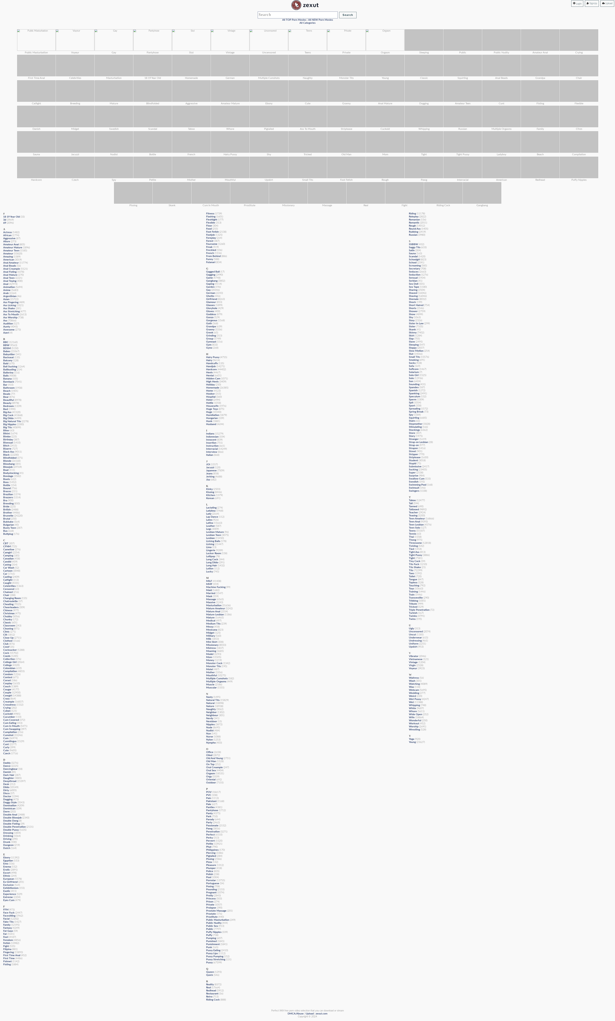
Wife (412, 717)
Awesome (9, 329)
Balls (6, 375)
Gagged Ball (213, 271)
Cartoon (7, 571)
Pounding (211, 889)
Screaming (415, 265)
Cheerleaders (11, 607)
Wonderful (415, 720)
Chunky (7, 619)
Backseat (8, 357)
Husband (211, 424)
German (210, 293)
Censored (8, 589)
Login (578, 4)
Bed (5, 409)
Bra (5, 500)
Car (5, 574)
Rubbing (413, 232)
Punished (211, 941)
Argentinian (9, 296)
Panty (209, 813)
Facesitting (9, 915)
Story (412, 436)
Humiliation (212, 415)
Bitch (6, 445)
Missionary (212, 645)
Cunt (6, 744)
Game (209, 278)
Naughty (211, 709)
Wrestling (414, 729)
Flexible (210, 222)
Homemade (212, 387)
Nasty (209, 697)
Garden (210, 287)
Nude (209, 727)
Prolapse (211, 907)
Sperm (412, 399)
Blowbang (9, 464)
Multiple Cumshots (217, 678)
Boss (6, 482)
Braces (7, 491)
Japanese (211, 470)
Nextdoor (211, 721)
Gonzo (209, 317)
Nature (210, 706)
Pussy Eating (213, 950)
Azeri (6, 332)
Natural (210, 703)
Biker (6, 430)
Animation (9, 287)
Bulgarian (8, 525)
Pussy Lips (212, 953)
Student (413, 460)
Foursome (211, 244)
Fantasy (7, 928)
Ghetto (210, 296)
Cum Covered (11, 720)
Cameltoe (8, 549)
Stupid (412, 463)
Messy (209, 626)
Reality (210, 984)
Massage (211, 599)
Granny (210, 329)
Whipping (414, 705)
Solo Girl (414, 375)
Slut (411, 354)
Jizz (208, 479)
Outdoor (211, 782)
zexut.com (321, 1013)
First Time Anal (11, 955)
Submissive (415, 466)
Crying (7, 708)
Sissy (411, 320)
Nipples (210, 724)
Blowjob (8, 467)
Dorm (6, 811)
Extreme (8, 897)
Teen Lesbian (416, 524)
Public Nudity (213, 923)
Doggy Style (10, 802)
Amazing (8, 256)
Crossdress (9, 704)
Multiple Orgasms (216, 681)
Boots (6, 479)
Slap (411, 338)
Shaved (413, 293)
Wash (412, 681)
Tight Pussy (415, 555)
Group (209, 338)
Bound (7, 488)
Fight (6, 946)
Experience (9, 894)
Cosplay (7, 683)
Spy (411, 414)
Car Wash (8, 567)
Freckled (211, 250)
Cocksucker (10, 650)
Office (209, 752)
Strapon (413, 448)
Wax (411, 687)
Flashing (210, 216)
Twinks (413, 616)
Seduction (414, 274)
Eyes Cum (8, 900)
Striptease (415, 457)
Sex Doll (413, 284)
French (210, 253)
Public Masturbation (217, 920)
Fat (5, 934)
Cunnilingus (9, 741)
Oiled (209, 755)
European (8, 879)
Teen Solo (414, 527)
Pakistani (211, 801)
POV (209, 792)
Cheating (8, 604)
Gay (208, 290)
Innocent (211, 439)
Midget (210, 633)
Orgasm (210, 773)
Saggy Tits (414, 247)
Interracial (212, 449)
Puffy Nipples (213, 932)
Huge (209, 412)
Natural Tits (213, 700)
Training (413, 591)
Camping (8, 555)
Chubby (7, 616)
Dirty (6, 790)
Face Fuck (9, 912)
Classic (7, 622)
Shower (413, 311)
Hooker (210, 394)
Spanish (413, 390)
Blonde (7, 461)
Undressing (415, 640)
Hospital (211, 397)
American (8, 259)
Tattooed (414, 509)
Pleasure (211, 865)
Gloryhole (211, 308)
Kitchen (210, 495)
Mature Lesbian (215, 614)
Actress (7, 232)
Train (411, 594)
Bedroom (8, 406)
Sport (412, 405)
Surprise (413, 475)
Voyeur (413, 668)
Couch (7, 686)
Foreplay (211, 238)
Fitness (210, 213)
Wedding (414, 693)
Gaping (210, 284)
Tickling (413, 546)
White (412, 708)
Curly (6, 747)
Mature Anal (213, 611)
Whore (413, 711)
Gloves (210, 311)
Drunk (6, 842)
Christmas (9, 613)
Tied (411, 549)
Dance (7, 766)
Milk (208, 639)
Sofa (411, 366)
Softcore (414, 369)
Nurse (209, 736)
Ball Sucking (10, 366)
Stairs (412, 421)
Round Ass (415, 228)
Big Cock (8, 415)
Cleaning (8, 628)
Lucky (209, 571)
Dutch (6, 848)
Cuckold (8, 714)
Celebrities (9, 586)
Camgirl (7, 552)
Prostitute (212, 917)
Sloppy (413, 348)
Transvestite (416, 597)
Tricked (413, 607)
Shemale (414, 299)
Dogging (7, 799)
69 (4, 223)
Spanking (414, 393)
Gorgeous (211, 320)
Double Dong (10, 820)
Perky (209, 837)
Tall (411, 503)
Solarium (414, 372)
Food (209, 228)
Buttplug (8, 534)
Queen (210, 972)
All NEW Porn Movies (320, 20)
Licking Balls (213, 541)
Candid (7, 561)
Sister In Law (416, 323)
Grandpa (211, 326)
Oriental (211, 779)
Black (6, 455)
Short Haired (416, 305)
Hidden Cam (213, 378)
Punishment (213, 944)
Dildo (6, 787)
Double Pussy (11, 830)
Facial (6, 919)
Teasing (413, 515)
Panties (210, 807)
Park (208, 816)
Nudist (210, 730)
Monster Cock (214, 663)
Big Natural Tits (12, 421)
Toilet (412, 576)
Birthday (8, 439)
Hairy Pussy (212, 357)
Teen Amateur (417, 518)
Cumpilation (10, 732)
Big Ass (7, 412)
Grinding (211, 335)
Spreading (414, 408)
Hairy (209, 360)
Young (412, 742)
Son (411, 381)
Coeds (6, 656)
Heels (209, 372)
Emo (5, 863)
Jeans (209, 473)
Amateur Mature (12, 247)
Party (209, 822)
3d (4, 220)
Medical (210, 620)
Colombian (9, 668)
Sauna (412, 253)
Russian (413, 235)
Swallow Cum (416, 478)
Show (412, 314)
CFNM (7, 546)
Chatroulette (10, 601)
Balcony (7, 360)
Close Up (8, 638)
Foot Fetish (212, 232)
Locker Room (213, 553)
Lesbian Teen (213, 535)
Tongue (413, 579)
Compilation (10, 671)
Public (209, 929)
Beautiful (8, 400)
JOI (208, 464)
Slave (412, 341)
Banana (7, 378)
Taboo (412, 500)
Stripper (413, 454)
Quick (209, 975)
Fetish (6, 943)
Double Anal (10, 814)
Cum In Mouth (11, 726)
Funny (209, 259)
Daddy (7, 763)
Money (210, 660)
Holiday (210, 384)
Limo (209, 547)
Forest (209, 241)
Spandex (414, 387)
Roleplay (413, 216)
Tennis (412, 534)
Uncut (412, 634)
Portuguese (212, 883)
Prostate (211, 914)
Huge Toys (212, 409)
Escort (6, 873)
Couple (7, 692)
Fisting (7, 964)
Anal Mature (10, 275)
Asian (6, 299)
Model (209, 654)
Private (210, 904)
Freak (209, 247)
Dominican (9, 808)
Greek (209, 332)
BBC (5, 342)
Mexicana (211, 629)
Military (210, 636)
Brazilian (8, 494)
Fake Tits (8, 922)
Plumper (211, 868)
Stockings (414, 430)
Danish (7, 772)
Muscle (210, 684)
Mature (210, 617)
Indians (210, 433)
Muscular (211, 687)
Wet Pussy (415, 699)
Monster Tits (213, 666)
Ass (5, 320)
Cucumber (9, 717)
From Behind (213, 256)
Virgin (412, 665)
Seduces (413, 271)
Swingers (414, 491)
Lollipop (210, 556)
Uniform (413, 643)
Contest (7, 677)
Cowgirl (7, 695)
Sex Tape (414, 287)
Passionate (212, 825)
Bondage (8, 476)
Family (6, 925)
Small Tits (414, 357)
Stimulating (415, 427)
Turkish (413, 613)
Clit (5, 634)
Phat (208, 847)
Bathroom (9, 388)
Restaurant (212, 993)
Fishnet (7, 961)
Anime (7, 290)
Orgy (209, 776)
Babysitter (9, 354)
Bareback (8, 381)
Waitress (414, 678)
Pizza (209, 862)
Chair (6, 595)
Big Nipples (9, 424)
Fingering (8, 952)
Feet (5, 937)
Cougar (7, 689)
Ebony (6, 857)
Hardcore (211, 369)
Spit (411, 402)
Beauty (7, 403)
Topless (413, 582)
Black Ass (8, 452)
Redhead (211, 990)
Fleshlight (211, 219)
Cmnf (6, 647)
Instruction (212, 446)
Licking (210, 544)
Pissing (210, 859)
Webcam (414, 690)
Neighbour (212, 715)
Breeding (8, 503)
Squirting (414, 418)
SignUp (593, 3)
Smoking (414, 360)
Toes (411, 573)
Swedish (413, 481)
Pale (208, 804)
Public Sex (212, 926)
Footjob (210, 235)
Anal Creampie (11, 269)
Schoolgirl (414, 259)
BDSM (7, 348)
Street (412, 451)
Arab (6, 293)
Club (5, 644)
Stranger (414, 439)
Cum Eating (9, 723)
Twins (412, 619)
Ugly (411, 628)
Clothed (7, 641)
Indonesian (212, 436)
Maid (209, 590)
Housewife (212, 406)
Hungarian (212, 418)
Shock (412, 302)
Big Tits (7, 427)
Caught (7, 583)
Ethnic (6, 876)
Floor (209, 225)
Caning (7, 564)
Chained (8, 592)
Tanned (413, 506)
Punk (209, 947)
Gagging (210, 274)
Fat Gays (8, 931)
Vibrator (413, 656)
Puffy (209, 935)
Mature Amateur (215, 608)
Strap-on (414, 445)
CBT (5, 543)
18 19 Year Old (11, 216)
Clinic (6, 631)
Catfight (7, 580)
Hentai (210, 375)
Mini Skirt (211, 642)
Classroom (9, 625)
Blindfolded (9, 458)
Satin (412, 250)
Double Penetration (14, 827)
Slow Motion (416, 351)
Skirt (411, 335)
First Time (9, 958)
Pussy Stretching (215, 959)
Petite (209, 844)
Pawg (209, 828)
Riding (412, 213)
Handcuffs (212, 363)
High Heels (212, 381)
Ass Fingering (10, 302)
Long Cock (212, 559)
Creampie (8, 701)
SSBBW (413, 244)
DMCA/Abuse (296, 1013)
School (413, 262)
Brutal (6, 518)
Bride (6, 506)
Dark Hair (8, 775)
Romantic (414, 222)
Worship (413, 726)
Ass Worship (10, 317)
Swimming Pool (417, 485)
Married (210, 593)
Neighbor (211, 712)
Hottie (209, 403)
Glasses (210, 305)
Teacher (413, 512)
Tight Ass (414, 552)
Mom (209, 657)
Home (209, 390)
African (7, 235)
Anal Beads (9, 266)
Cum (5, 738)
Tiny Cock (414, 561)
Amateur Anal (11, 244)
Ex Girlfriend (10, 882)
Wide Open (415, 714)
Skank (412, 329)
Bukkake (8, 522)
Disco (6, 793)
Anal (5, 284)
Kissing (210, 492)
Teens (412, 530)
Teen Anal (414, 521)
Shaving (413, 296)
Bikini (6, 433)
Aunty (6, 326)
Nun (208, 733)
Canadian (8, 558)
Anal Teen (9, 278)
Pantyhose (212, 810)
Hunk (209, 421)
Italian (209, 455)
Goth (209, 323)
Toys (411, 588)
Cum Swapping (11, 729)
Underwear (415, 637)
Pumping (211, 938)
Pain (208, 798)
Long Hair (211, 565)
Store (412, 433)
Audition (8, 323)
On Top (210, 764)
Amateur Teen (11, 250)
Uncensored (416, 631)
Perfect (210, 834)
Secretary (414, 268)
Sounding (414, 384)
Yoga (411, 739)
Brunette (8, 515)
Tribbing (413, 600)
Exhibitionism (10, 888)
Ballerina (8, 372)
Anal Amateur (11, 262)
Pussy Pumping (214, 956)
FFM (5, 909)
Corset (7, 680)
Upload (608, 3)
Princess (211, 898)
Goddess (211, 314)
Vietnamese (415, 659)
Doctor (7, 796)
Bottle (6, 485)
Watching (414, 684)
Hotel (209, 400)
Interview (211, 452)
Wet (411, 702)
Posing (210, 886)
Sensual (413, 278)
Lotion (209, 568)
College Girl (10, 662)
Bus (5, 531)
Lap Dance (212, 517)
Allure (6, 241)
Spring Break (416, 411)
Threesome (415, 543)
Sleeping (414, 344)
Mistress (211, 648)
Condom (8, 674)
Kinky (209, 489)
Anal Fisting (9, 272)
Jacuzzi (210, 467)
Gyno (209, 348)
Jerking (210, 476)
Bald (5, 363)
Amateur (8, 253)
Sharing (413, 290)
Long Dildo (212, 562)
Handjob (211, 366)
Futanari (210, 262)
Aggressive (9, 238)
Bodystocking (11, 473)
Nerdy (209, 718)
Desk (6, 784)
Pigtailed (211, 856)
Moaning (211, 651)
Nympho (211, 742)
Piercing (210, 853)
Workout (414, 723)
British (7, 509)
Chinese (7, 610)
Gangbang (211, 281)
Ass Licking (9, 305)
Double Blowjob (12, 817)
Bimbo (7, 436)
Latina (209, 523)
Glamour (211, 302)
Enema (7, 866)
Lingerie (210, 550)
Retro (209, 996)
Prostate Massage (216, 910)
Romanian (414, 219)
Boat (6, 470)
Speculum (414, 396)
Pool (208, 877)
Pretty (209, 895)
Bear (6, 397)
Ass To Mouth (11, 314)
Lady (208, 514)
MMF (209, 584)
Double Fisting (11, 824)
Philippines (212, 850)
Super (412, 472)
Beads (6, 394)
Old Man (211, 761)
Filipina (7, 949)
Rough (412, 225)
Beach (6, 391)
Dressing (8, 833)
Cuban (7, 711)
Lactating (211, 507)
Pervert (210, 840)
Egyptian (8, 860)
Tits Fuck (414, 564)
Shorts (412, 308)
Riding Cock (213, 999)
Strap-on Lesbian (418, 442)
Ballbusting (9, 369)
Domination (9, 805)
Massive (210, 602)
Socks (412, 363)
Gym (208, 344)
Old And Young (214, 758)
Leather (210, 526)
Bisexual (8, 442)
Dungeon (8, 845)
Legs (208, 529)
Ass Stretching (11, 311)
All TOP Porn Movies (294, 20)
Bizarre (7, 448)
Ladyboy (211, 510)
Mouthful (211, 675)
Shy (411, 317)
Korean (210, 498)
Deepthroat (9, 781)
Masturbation (213, 605)
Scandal (413, 256)
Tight (412, 558)
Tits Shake (415, 567)
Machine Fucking (216, 587)
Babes (6, 351)
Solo (411, 378)
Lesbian (210, 538)
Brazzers (8, 497)
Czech (6, 753)
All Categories (307, 23)
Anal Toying (9, 281)
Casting (7, 577)
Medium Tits (213, 623)
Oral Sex (211, 770)
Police (209, 871)
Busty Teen (9, 528)
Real (208, 987)
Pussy (209, 962)
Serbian (413, 281)
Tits (411, 570)
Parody (210, 819)
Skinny (413, 332)
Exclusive (8, 885)
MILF (209, 581)
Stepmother (415, 424)
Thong (412, 540)
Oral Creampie (214, 767)
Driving (7, 839)
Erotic (6, 869)
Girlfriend (211, 299)
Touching (414, 585)
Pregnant (211, 892)
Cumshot (8, 735)
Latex (209, 520)
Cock (6, 653)
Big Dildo (8, 418)
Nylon (209, 739)
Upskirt (413, 646)
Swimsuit (414, 488)
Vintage (413, 662)
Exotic (6, 891)
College (7, 665)
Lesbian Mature (215, 532)
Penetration (213, 831)
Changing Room (12, 598)
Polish (209, 874)
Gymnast (211, 341)
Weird (412, 696)
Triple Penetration (419, 610)
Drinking (8, 836)
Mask (209, 596)
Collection (9, 659)
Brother (7, 512)
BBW (6, 345)
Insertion (211, 443)
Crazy (6, 698)
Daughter (8, 778)
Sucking (413, 469)
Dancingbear (10, 769)
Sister (412, 326)
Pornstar (211, 880)
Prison (209, 901)
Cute (6, 750)
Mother (210, 672)
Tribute (413, 604)
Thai (411, 537)
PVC (208, 795)
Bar (5, 385)
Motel (209, 669)
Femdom (8, 940)
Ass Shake (9, 308)
